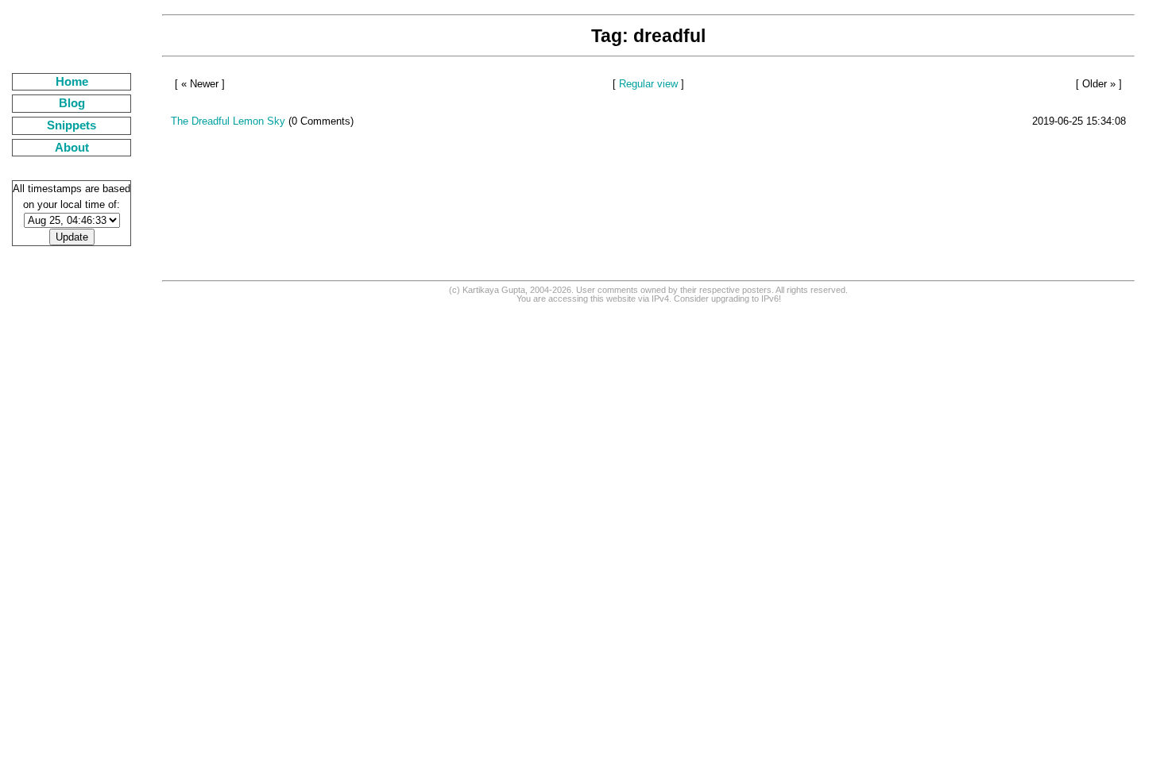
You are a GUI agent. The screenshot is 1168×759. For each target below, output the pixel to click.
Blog (72, 103)
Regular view (648, 84)
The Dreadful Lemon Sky (228, 121)
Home (72, 81)
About (72, 147)
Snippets (71, 125)
